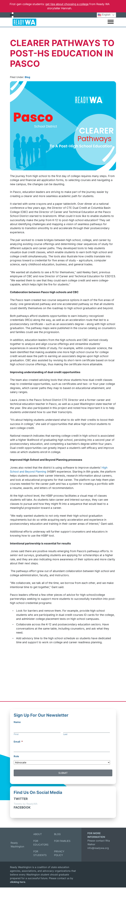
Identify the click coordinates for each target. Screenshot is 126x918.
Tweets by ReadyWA (25, 803)
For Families (62, 840)
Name (17, 722)
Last (65, 734)
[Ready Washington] (23, 22)
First (16, 734)
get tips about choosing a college (67, 4)
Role (16, 756)
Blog (27, 77)
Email (18, 741)
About (37, 834)
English (105, 14)
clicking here (17, 881)
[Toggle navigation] (110, 22)
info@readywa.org (98, 848)
